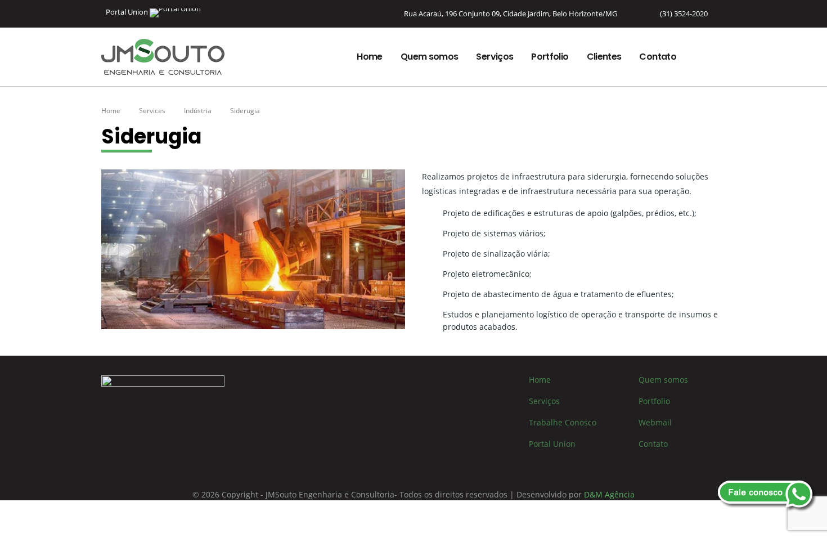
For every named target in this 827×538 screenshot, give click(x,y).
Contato (657, 56)
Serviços (494, 56)
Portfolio (549, 56)
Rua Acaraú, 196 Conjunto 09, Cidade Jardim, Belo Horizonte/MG (510, 13)
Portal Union (128, 12)
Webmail (655, 422)
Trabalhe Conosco (562, 422)
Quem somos (430, 56)
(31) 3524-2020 (684, 13)
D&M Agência (609, 494)
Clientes (604, 56)
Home (369, 56)
